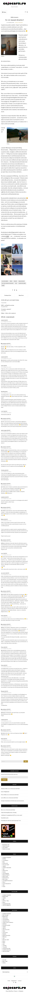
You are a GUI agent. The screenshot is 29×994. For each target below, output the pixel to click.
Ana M (2, 391)
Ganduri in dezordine (6, 867)
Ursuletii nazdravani (6, 949)
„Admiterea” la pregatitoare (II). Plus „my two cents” (11, 815)
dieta (11, 281)
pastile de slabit (22, 283)
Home (9, 980)
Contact (19, 980)
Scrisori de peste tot (6, 883)
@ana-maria (3, 594)
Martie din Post (5, 877)
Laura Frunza (5, 932)
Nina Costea (4, 879)
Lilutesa (4, 962)
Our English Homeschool (7, 880)
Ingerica (4, 928)
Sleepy (3, 942)
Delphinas (4, 923)
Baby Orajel (4, 961)
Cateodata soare (5, 920)
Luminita (3, 497)
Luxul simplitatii (5, 873)
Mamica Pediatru (5, 874)
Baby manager (5, 915)
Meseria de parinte (6, 935)
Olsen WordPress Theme (11, 991)
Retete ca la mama (6, 849)
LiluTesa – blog (5, 900)
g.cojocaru (4, 343)
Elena (3, 861)
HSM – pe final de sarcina (7, 305)
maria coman (4, 430)
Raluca (2, 519)
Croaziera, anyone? (6, 309)
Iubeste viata (5, 870)
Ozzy (3, 938)
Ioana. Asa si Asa (5, 929)
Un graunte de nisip (6, 903)
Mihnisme (4, 936)
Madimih (4, 934)
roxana (2, 719)
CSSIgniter (20, 991)
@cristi (2, 421)
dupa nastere (21, 281)
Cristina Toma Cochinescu (7, 922)
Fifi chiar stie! (5, 863)
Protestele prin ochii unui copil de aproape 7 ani (11, 820)
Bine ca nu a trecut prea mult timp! (13, 788)
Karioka (4, 872)
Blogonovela (5, 916)
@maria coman (4, 450)
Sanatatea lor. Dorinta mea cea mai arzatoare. (14, 800)
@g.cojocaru (3, 360)
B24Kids (4, 858)
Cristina (3, 470)
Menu (4, 12)
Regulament (6, 791)
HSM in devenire (14, 17)
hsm (16, 283)
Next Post (21, 295)
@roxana (3, 733)
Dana (2, 738)
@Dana (2, 749)
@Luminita (3, 510)
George (2, 800)
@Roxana (3, 712)
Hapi (3, 869)
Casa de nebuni (5, 919)
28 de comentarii (19, 22)
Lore (2, 797)
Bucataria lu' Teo (5, 844)
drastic (15, 281)
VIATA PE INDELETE (6, 905)
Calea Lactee (5, 918)
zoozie (2, 320)
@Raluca (3, 543)
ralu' (2, 365)
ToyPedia (4, 945)
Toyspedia (4, 947)
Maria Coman (5, 876)
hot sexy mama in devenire (7, 283)
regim (3, 285)
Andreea (3, 788)
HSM (7, 236)
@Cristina (3, 486)
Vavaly (3, 886)
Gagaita (4, 866)
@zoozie (3, 346)
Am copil (4, 959)
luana (2, 791)
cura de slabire (5, 281)
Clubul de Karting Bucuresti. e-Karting (8, 812)
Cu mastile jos (5, 860)
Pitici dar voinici (5, 939)
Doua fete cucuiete (6, 925)
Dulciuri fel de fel (5, 846)
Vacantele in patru (4, 817)
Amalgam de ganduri (6, 857)
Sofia (3, 885)
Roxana (2, 691)
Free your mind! (5, 864)
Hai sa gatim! (5, 847)
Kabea (3, 931)
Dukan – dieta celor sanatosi (8, 313)
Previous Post (8, 295)
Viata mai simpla (5, 951)
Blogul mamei (5, 896)
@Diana (2, 627)
